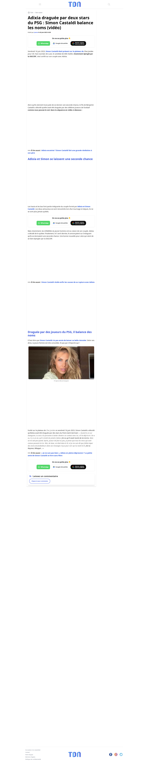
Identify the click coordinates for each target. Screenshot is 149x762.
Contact (27, 752)
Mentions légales (30, 757)
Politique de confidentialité (33, 759)
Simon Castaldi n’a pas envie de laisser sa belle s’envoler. (63, 340)
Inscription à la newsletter (33, 750)
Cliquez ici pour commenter (39, 481)
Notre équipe (29, 754)
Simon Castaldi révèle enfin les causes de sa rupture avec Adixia (68, 282)
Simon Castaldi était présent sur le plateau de (69, 51)
